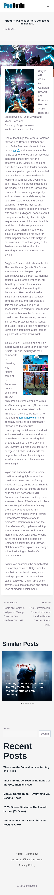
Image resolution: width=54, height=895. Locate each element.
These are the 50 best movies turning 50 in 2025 (26, 769)
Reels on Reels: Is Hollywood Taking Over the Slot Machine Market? (13, 611)
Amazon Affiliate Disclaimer (27, 859)
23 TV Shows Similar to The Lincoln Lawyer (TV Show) (25, 809)
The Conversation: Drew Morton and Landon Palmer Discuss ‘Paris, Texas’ (40, 613)
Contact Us (31, 853)
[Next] (46, 676)
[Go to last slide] (7, 676)
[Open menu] (48, 5)
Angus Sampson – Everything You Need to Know (24, 822)
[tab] (21, 703)
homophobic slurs (28, 417)
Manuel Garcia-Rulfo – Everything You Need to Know (26, 795)
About (19, 853)
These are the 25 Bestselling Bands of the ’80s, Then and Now (26, 782)
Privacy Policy (27, 865)
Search (6, 728)
